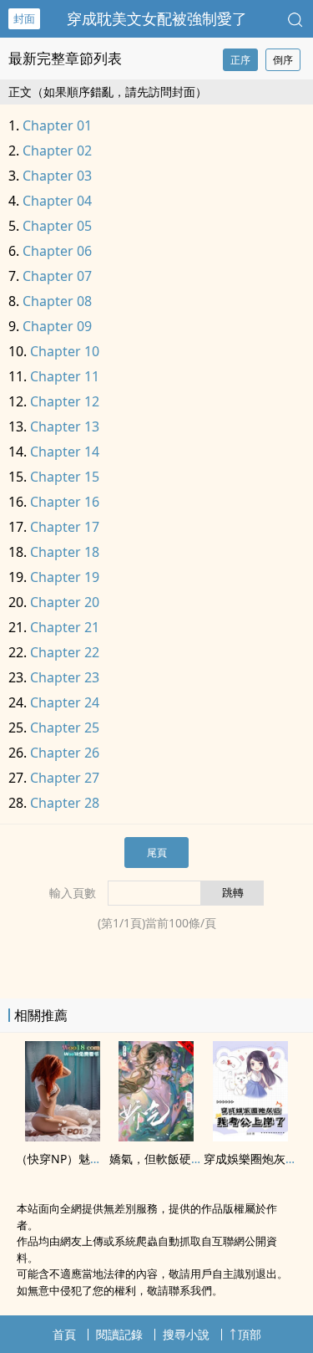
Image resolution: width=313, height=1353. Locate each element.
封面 (24, 18)
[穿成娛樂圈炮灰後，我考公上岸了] (250, 1136)
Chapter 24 (64, 702)
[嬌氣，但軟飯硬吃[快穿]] (156, 1136)
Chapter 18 (64, 552)
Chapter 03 (57, 175)
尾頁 (157, 852)
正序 (240, 60)
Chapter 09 (57, 326)
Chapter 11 (64, 376)
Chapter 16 (64, 502)
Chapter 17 (64, 527)
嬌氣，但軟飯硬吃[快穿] (172, 1159)
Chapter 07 (57, 276)
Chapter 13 (64, 426)
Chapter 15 (64, 476)
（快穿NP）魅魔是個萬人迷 (88, 1159)
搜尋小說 (186, 1334)
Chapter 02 (57, 150)
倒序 (283, 60)
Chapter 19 (64, 577)
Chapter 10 (64, 351)
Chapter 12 (64, 401)
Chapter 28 (64, 803)
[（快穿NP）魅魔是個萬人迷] (62, 1136)
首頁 (64, 1334)
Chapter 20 (64, 602)
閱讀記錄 (119, 1334)
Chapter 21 (64, 627)
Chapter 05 (57, 226)
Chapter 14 (64, 451)
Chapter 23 (64, 677)
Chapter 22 (64, 652)
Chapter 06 (57, 251)
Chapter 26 (64, 752)
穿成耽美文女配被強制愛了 (157, 18)
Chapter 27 (64, 777)
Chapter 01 (57, 125)
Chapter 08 (57, 301)
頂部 (249, 1334)
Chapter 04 (57, 200)
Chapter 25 (64, 727)
